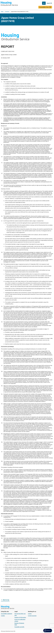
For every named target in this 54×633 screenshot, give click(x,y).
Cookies (3, 615)
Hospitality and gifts (19, 627)
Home (2, 11)
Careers (30, 613)
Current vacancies (32, 615)
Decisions (7, 11)
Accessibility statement (6, 613)
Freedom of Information (20, 617)
